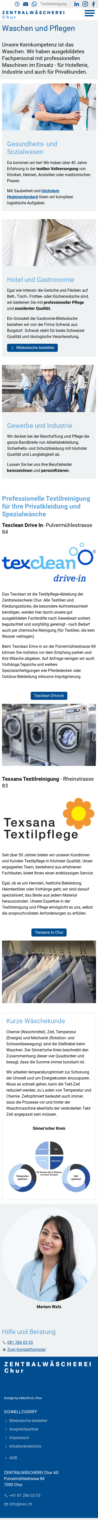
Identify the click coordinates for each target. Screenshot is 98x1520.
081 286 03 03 (20, 1342)
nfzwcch (21, 1504)
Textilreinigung (53, 4)
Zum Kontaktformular (26, 1349)
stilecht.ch (26, 1398)
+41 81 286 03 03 (24, 1495)
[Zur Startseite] (33, 14)
